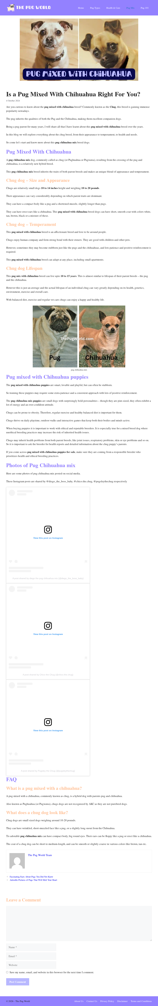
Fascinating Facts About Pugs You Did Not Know (31, 876)
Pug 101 (145, 7)
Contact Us (92, 1001)
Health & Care (113, 7)
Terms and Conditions (141, 1001)
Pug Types (95, 7)
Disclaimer (122, 1001)
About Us (78, 1001)
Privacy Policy (107, 1001)
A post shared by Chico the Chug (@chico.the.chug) (48, 674)
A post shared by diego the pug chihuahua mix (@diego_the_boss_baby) (48, 578)
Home (81, 7)
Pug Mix (130, 7)
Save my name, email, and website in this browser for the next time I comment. (52, 972)
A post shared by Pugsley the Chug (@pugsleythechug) (48, 771)
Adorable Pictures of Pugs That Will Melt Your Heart (33, 879)
